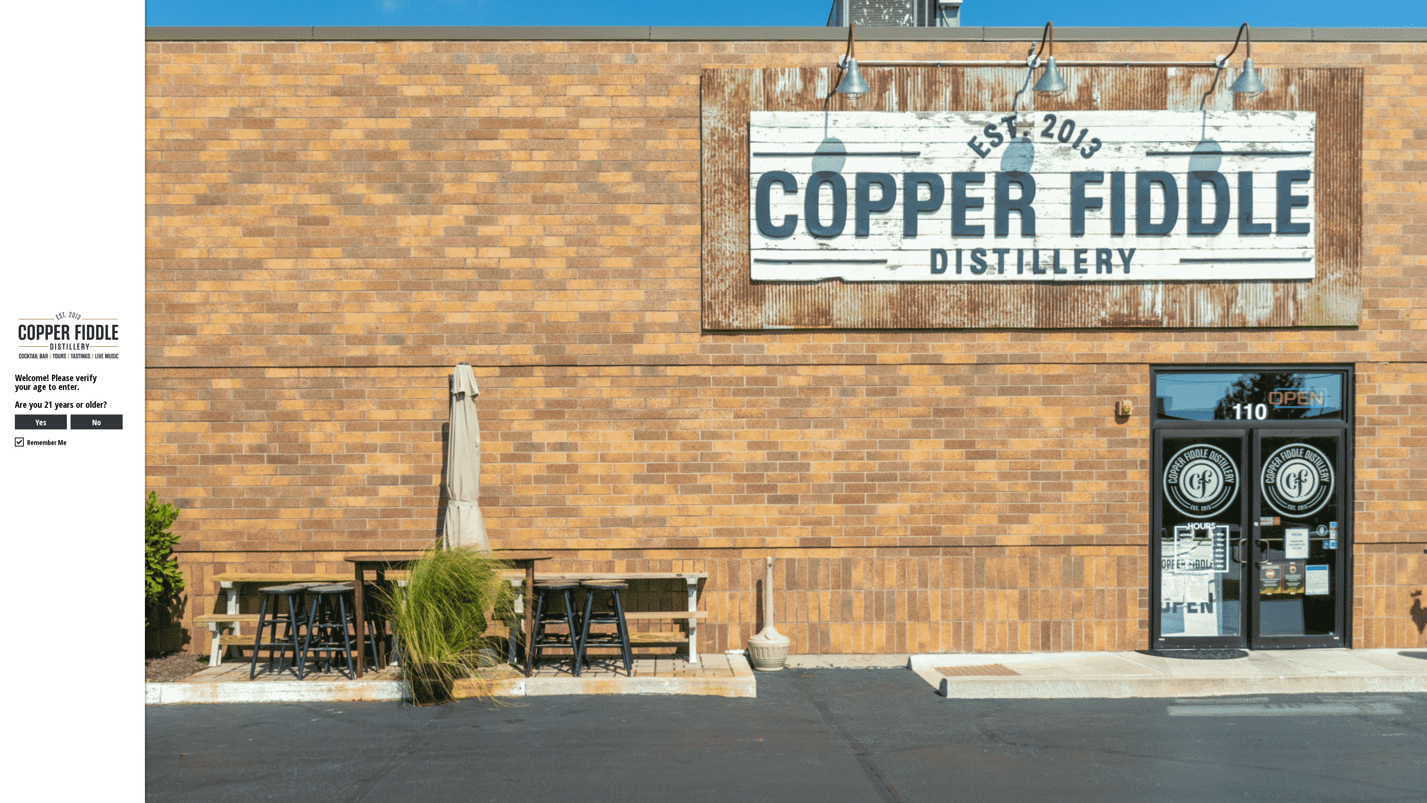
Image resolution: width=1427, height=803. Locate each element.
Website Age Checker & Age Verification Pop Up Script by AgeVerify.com (1418, 801)
